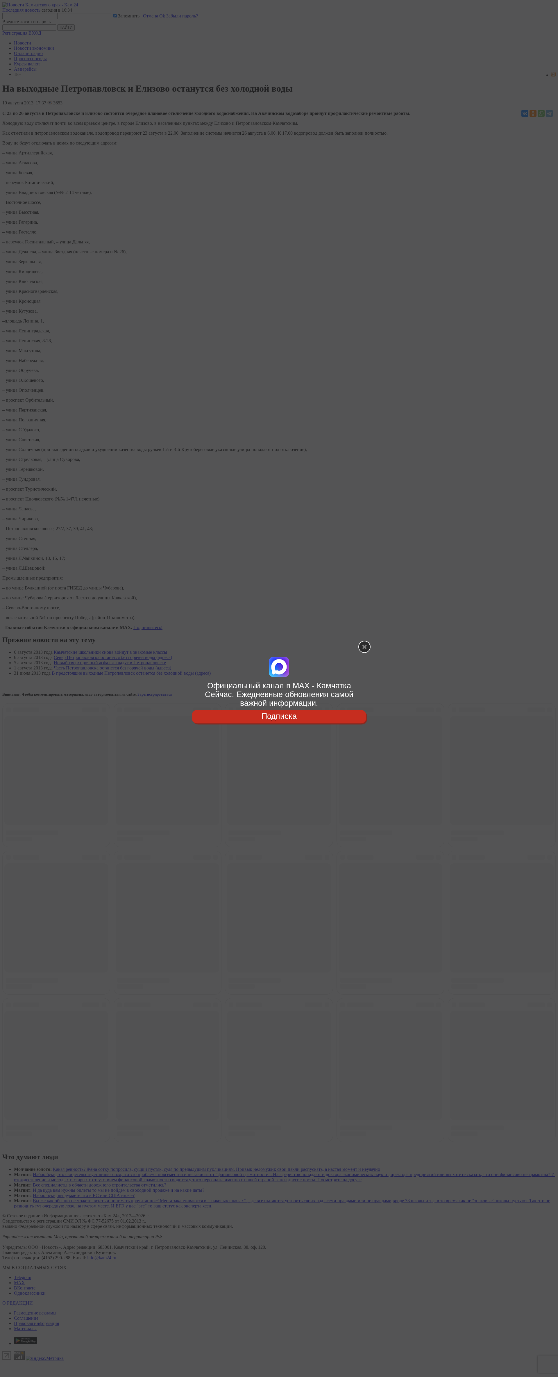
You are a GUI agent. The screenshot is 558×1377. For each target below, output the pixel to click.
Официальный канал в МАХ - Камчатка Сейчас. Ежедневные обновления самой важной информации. (279, 694)
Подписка (279, 716)
